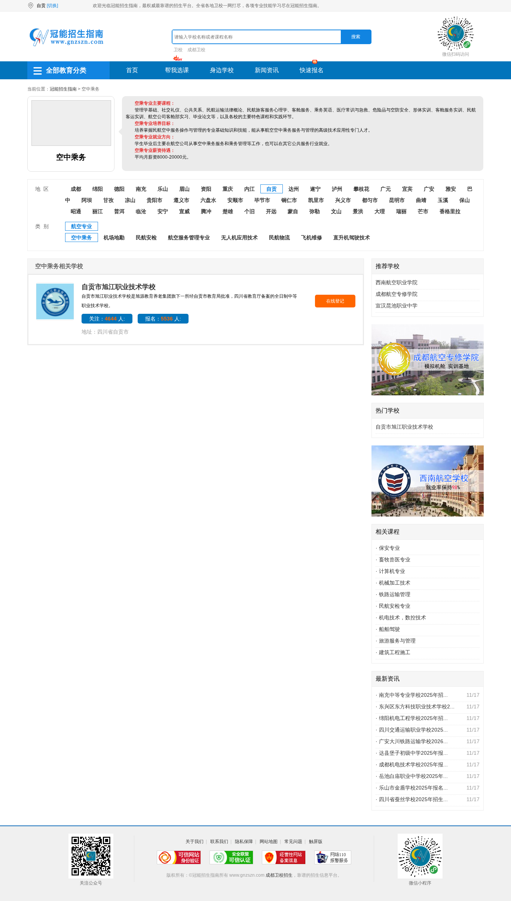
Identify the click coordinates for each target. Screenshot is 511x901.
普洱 (119, 211)
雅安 (451, 189)
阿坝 (87, 200)
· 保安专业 (388, 548)
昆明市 (397, 200)
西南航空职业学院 (396, 282)
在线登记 (335, 301)
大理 (379, 211)
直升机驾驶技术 (351, 237)
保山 (464, 200)
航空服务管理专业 (189, 237)
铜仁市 (289, 200)
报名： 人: (163, 319)
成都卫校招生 (279, 875)
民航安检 (146, 237)
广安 (429, 189)
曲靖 (421, 200)
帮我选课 (177, 70)
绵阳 (97, 189)
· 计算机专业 (390, 571)
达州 (293, 189)
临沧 (141, 211)
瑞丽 (401, 211)
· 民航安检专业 (393, 606)
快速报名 (312, 70)
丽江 (97, 211)
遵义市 (181, 200)
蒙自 (293, 211)
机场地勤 (114, 237)
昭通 (76, 211)
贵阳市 (154, 200)
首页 (132, 70)
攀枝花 (361, 189)
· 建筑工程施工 (393, 652)
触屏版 (315, 841)
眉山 (184, 189)
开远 (271, 211)
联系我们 (219, 841)
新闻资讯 (267, 70)
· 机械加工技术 (393, 583)
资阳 (206, 189)
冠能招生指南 (63, 89)
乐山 (162, 189)
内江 (249, 189)
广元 (385, 189)
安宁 (162, 211)
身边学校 (222, 70)
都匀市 (370, 200)
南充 (141, 189)
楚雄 (228, 211)
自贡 (271, 189)
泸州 (337, 189)
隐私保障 (244, 841)
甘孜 (108, 200)
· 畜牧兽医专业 (393, 560)
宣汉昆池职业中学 (396, 306)
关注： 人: (107, 319)
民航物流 (279, 237)
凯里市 (316, 200)
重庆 (228, 189)
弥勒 (314, 211)
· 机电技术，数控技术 (401, 617)
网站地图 (269, 841)
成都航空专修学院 (396, 294)
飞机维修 (311, 237)
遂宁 (315, 189)
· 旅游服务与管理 (396, 641)
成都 (76, 189)
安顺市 (235, 200)
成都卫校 (196, 49)
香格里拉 (450, 211)
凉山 (130, 200)
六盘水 (208, 200)
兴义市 (343, 200)
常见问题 (293, 841)
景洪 (358, 211)
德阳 (119, 189)
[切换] (52, 5)
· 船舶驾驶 (388, 629)
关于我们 (195, 841)
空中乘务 (81, 237)
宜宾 (407, 189)
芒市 (423, 211)
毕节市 (262, 200)
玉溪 (443, 200)
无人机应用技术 (239, 237)
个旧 (249, 211)
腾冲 (206, 211)
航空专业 (81, 226)
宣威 (184, 211)
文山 (336, 211)
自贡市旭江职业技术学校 (119, 287)
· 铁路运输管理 (393, 594)
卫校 (178, 49)
